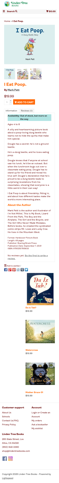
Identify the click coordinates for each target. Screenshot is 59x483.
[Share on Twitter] (26, 269)
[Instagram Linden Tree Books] (10, 458)
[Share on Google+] (10, 269)
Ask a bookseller (40, 425)
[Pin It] (14, 269)
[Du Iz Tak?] (40, 289)
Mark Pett (13, 90)
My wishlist (37, 428)
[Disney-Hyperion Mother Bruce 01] (40, 374)
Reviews (27, 111)
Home (7, 21)
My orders (37, 421)
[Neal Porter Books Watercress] (40, 331)
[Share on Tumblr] (22, 269)
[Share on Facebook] (5, 269)
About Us (6, 413)
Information (11, 111)
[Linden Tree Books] (15, 5)
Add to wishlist (13, 266)
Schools (6, 417)
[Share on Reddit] (18, 269)
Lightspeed (7, 478)
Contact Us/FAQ (10, 421)
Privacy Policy (9, 425)
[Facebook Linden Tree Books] (4, 458)
